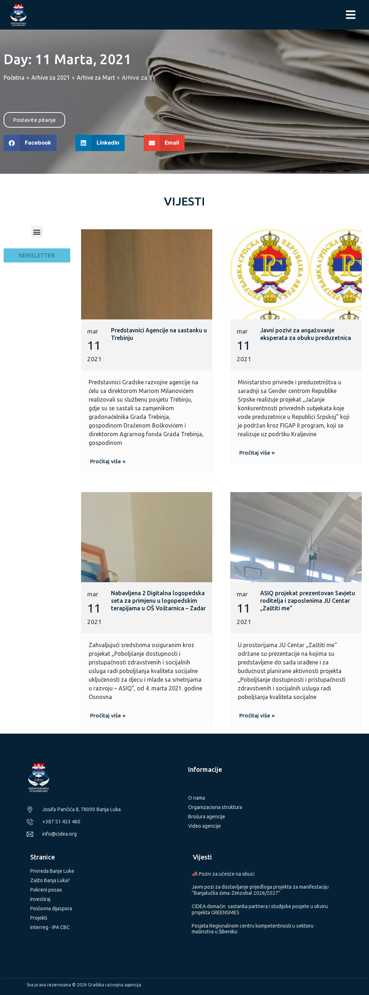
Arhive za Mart (96, 77)
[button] (30, 143)
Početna (14, 77)
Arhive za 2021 (50, 77)
